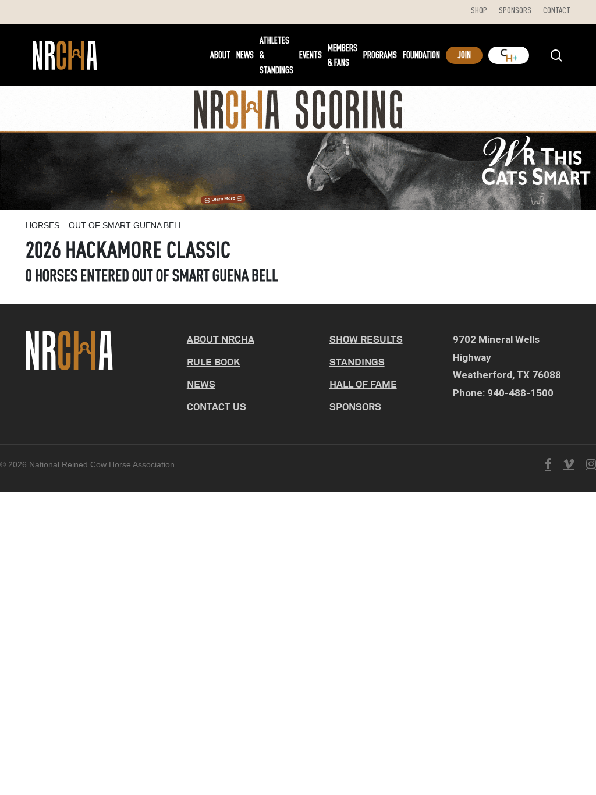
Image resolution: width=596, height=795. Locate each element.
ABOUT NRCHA (220, 339)
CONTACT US (216, 406)
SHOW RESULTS (366, 339)
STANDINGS (357, 362)
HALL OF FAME (363, 384)
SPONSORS (355, 406)
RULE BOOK (213, 362)
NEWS (201, 384)
